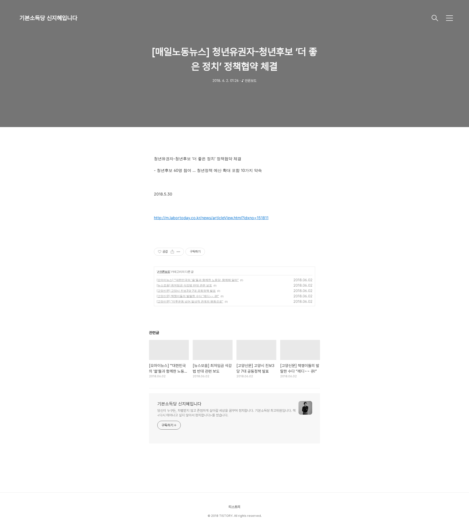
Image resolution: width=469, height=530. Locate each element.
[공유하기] (172, 251)
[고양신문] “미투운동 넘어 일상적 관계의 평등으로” (190, 301)
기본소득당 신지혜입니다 (48, 18)
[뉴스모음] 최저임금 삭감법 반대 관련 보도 (184, 285)
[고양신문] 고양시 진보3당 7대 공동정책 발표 (186, 290)
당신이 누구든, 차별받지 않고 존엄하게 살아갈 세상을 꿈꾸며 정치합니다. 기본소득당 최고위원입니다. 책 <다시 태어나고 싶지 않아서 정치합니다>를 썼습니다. (226, 413)
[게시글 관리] (178, 251)
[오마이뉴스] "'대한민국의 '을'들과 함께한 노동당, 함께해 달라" (198, 280)
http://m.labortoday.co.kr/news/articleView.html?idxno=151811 (211, 218)
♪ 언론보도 (163, 271)
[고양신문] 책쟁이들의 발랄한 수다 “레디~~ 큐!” (188, 296)
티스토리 (234, 507)
